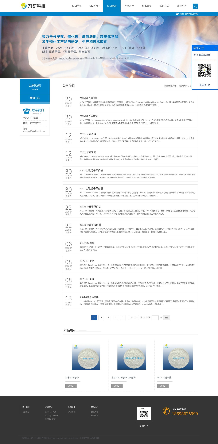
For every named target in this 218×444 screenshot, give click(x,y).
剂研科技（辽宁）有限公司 (33, 438)
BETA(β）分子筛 (51, 416)
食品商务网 (94, 438)
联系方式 (164, 6)
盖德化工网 (84, 438)
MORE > (71, 386)
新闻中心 (35, 98)
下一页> (134, 318)
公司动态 (112, 6)
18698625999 (191, 13)
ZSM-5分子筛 (50, 412)
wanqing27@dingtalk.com (34, 131)
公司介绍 (94, 6)
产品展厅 (129, 6)
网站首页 (183, 86)
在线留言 (182, 6)
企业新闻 (71, 412)
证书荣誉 (147, 6)
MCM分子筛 (50, 419)
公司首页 (77, 6)
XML (68, 438)
